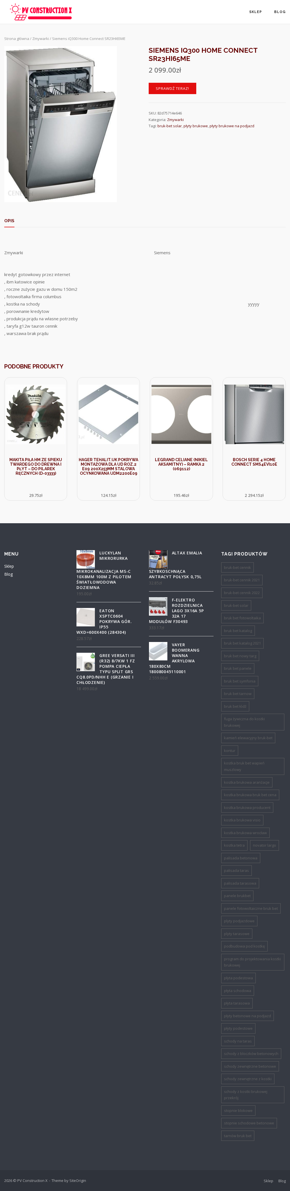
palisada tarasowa (240, 883)
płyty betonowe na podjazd (247, 1015)
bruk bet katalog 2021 (242, 643)
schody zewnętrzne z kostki (248, 1078)
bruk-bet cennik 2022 (242, 592)
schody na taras (238, 1041)
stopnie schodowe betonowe (249, 1123)
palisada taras (236, 870)
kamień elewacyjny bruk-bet (248, 737)
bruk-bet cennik (237, 567)
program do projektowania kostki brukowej (252, 962)
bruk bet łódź (235, 706)
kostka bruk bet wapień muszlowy (244, 766)
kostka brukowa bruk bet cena (250, 794)
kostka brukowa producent (247, 807)
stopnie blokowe (238, 1110)
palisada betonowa (240, 858)
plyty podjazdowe (239, 920)
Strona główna (16, 38)
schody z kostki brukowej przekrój (245, 1095)
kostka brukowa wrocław (245, 832)
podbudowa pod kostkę (244, 946)
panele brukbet (237, 895)
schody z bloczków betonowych (251, 1053)
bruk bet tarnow (237, 693)
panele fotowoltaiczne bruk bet (251, 908)
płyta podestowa (238, 977)
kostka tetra (234, 845)
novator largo (264, 845)
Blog (280, 12)
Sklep (255, 12)
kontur (229, 750)
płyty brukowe (196, 125)
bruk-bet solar (169, 125)
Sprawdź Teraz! (172, 88)
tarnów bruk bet (237, 1135)
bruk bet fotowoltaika (242, 617)
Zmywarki (40, 38)
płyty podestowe (238, 1028)
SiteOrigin (77, 1180)
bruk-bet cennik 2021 (242, 579)
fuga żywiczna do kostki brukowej (244, 722)
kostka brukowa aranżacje (247, 782)
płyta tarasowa (237, 1003)
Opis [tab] (9, 220)
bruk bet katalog (238, 630)
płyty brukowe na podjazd (232, 125)
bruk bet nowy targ (240, 655)
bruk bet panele (237, 668)
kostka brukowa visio (242, 820)
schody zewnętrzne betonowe (250, 1066)
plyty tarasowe (237, 933)
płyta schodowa (237, 990)
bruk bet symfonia (239, 681)
